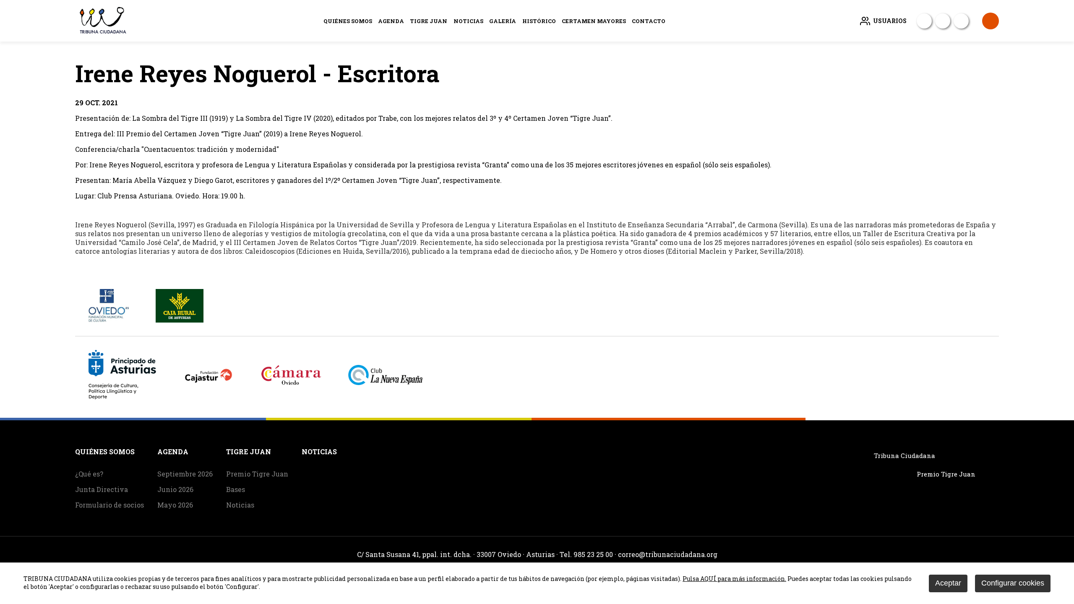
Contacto (648, 21)
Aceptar (948, 583)
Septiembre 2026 (185, 473)
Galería (502, 21)
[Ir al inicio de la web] (102, 32)
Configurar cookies (1012, 583)
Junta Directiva (101, 489)
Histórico (539, 21)
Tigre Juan (428, 21)
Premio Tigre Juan (257, 473)
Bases (235, 489)
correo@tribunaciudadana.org (667, 554)
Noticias (468, 21)
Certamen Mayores (594, 21)
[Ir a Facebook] (924, 21)
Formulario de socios (109, 504)
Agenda (391, 21)
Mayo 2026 (175, 504)
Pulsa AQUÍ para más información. (734, 579)
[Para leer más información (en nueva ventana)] (109, 319)
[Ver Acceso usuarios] (990, 21)
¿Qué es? (89, 473)
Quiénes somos (347, 21)
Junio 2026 (175, 489)
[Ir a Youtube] (942, 21)
